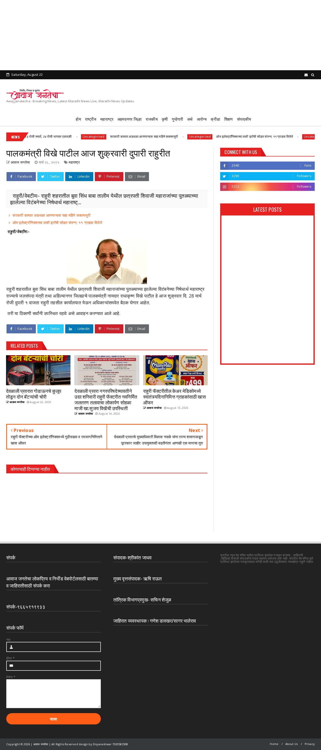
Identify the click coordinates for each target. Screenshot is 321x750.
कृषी (165, 119)
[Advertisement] (150, 35)
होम (78, 119)
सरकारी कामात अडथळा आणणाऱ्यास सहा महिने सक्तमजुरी (130, 136)
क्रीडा (215, 119)
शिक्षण (228, 119)
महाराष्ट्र (106, 119)
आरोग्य (202, 119)
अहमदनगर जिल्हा (129, 119)
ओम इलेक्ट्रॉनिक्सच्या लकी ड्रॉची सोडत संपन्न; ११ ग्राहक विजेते (240, 136)
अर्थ (190, 119)
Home (274, 743)
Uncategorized (80, 136)
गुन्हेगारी (177, 119)
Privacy (310, 743)
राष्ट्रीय (90, 119)
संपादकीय (244, 119)
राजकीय (152, 119)
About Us (291, 743)
